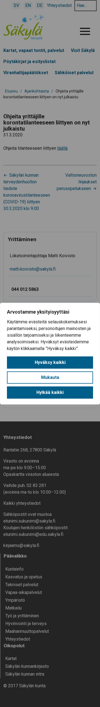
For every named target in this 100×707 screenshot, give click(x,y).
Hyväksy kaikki (50, 362)
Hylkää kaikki (50, 392)
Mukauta (50, 377)
